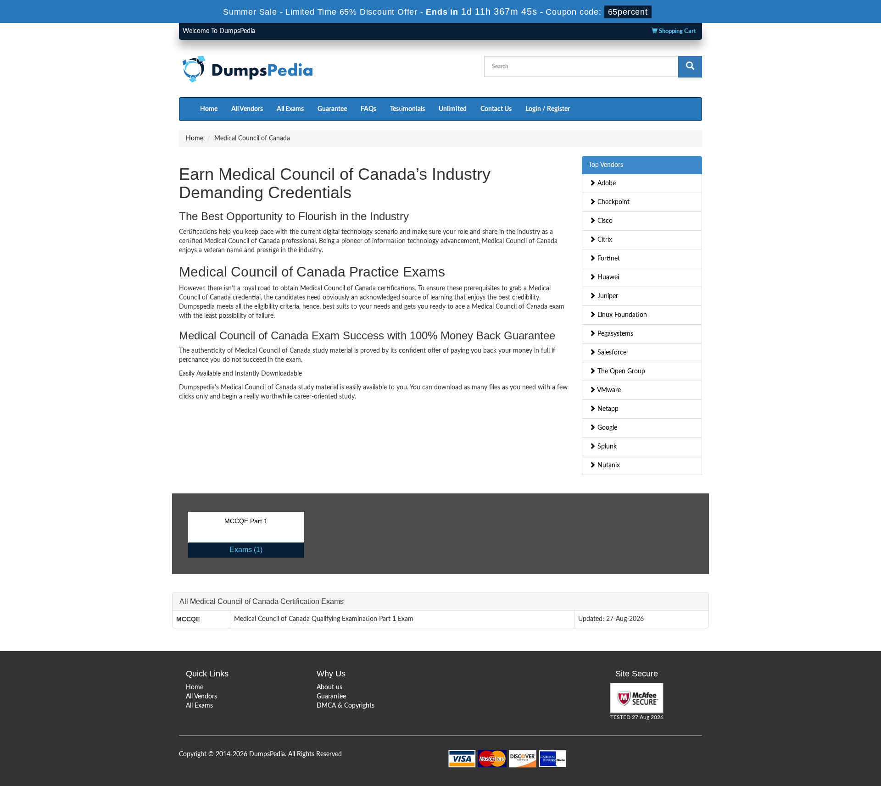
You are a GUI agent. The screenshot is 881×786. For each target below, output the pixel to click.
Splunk (606, 446)
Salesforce (611, 352)
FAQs (368, 109)
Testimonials (407, 109)
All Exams (290, 109)
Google (606, 428)
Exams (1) (245, 550)
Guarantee (332, 109)
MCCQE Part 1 (246, 521)
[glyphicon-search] (690, 66)
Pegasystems (614, 334)
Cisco (604, 221)
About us (329, 687)
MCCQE (188, 619)
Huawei (607, 277)
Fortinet (608, 258)
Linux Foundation (621, 315)
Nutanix (608, 465)
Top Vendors (606, 165)
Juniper (607, 296)
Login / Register (547, 109)
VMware (608, 390)
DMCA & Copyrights (345, 706)
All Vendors (247, 109)
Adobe (606, 183)
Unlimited (453, 109)
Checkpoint (613, 202)
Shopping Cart (677, 31)
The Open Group (620, 371)
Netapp (607, 409)
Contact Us (496, 109)
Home (208, 109)
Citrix (604, 240)
